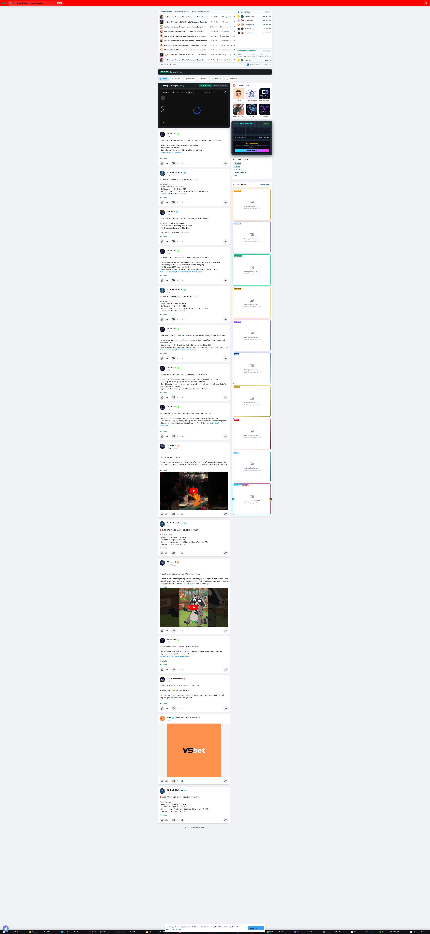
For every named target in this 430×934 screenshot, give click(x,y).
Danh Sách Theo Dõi (220, 86)
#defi (217, 423)
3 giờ (168, 136)
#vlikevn (237, 166)
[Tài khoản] (426, 3)
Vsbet (169, 717)
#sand (184, 272)
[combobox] (35, 3)
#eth (188, 656)
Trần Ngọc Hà (249, 24)
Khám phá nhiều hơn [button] (173, 929)
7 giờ (168, 720)
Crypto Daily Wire (174, 678)
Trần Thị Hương (250, 16)
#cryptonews (177, 152)
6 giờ (168, 526)
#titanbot (237, 163)
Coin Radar (171, 211)
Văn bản (177, 79)
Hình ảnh (191, 79)
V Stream (170, 445)
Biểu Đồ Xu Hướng (205, 86)
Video (204, 79)
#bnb (189, 272)
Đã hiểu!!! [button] (253, 928)
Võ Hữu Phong (249, 20)
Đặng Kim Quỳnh (250, 33)
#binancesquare (165, 152)
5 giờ (168, 409)
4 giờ (168, 253)
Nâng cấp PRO (252, 150)
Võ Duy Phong (249, 29)
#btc (184, 656)
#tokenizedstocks (189, 350)
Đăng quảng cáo (265, 184)
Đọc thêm (163, 158)
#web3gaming (197, 272)
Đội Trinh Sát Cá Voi (175, 172)
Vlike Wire (171, 133)
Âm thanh (217, 79)
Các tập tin (233, 79)
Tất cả (164, 79)
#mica (212, 423)
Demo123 (248, 60)
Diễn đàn (173, 65)
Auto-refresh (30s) (255, 65)
